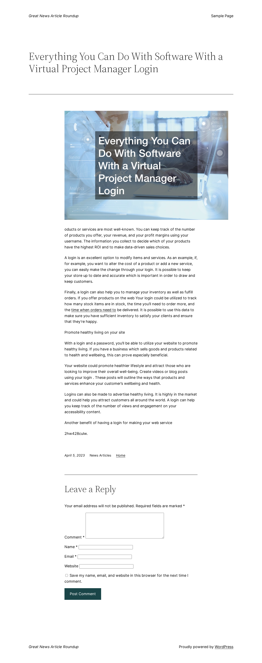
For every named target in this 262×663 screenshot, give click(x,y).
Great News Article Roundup (54, 16)
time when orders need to (93, 310)
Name (71, 547)
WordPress (224, 647)
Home (120, 455)
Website (71, 566)
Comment (74, 537)
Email (70, 556)
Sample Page (222, 16)
